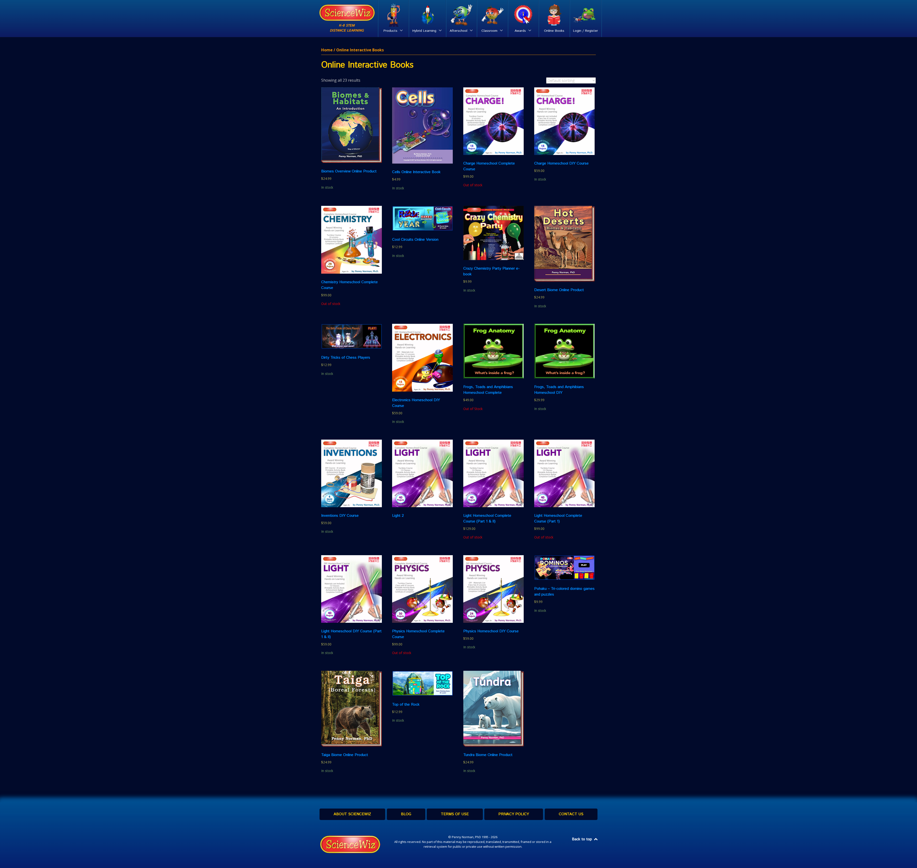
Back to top (582, 839)
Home (327, 50)
